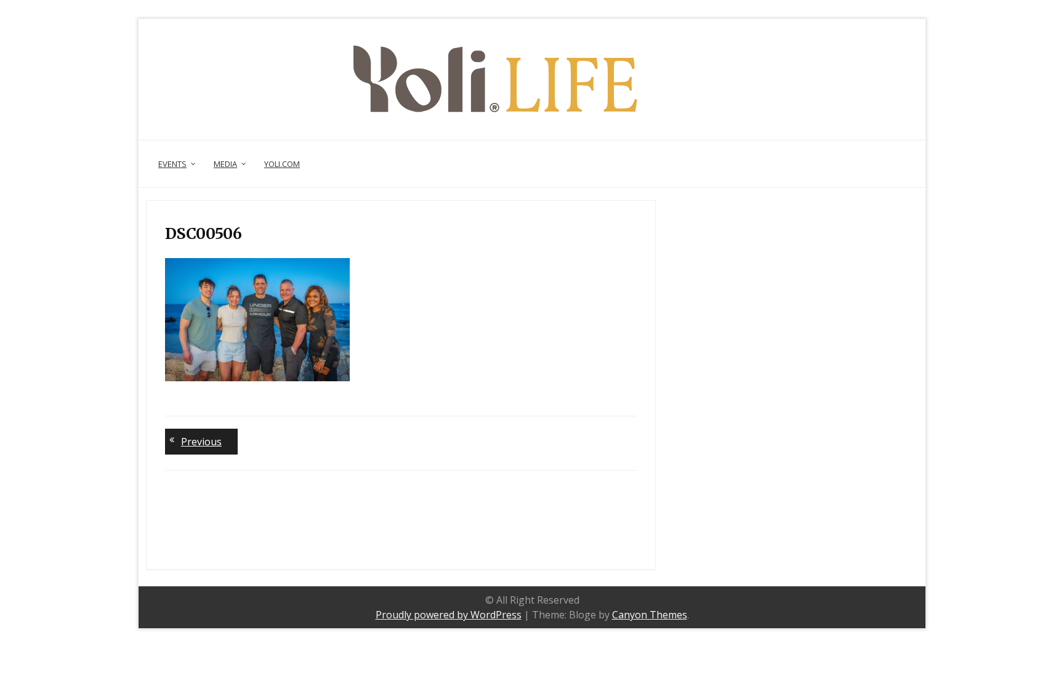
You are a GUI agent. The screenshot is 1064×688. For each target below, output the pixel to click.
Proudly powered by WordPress (449, 614)
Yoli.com (282, 163)
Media (225, 163)
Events (172, 163)
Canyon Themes (649, 614)
